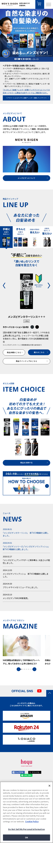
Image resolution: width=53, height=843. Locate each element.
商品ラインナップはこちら (26, 361)
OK (26, 837)
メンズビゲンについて (26, 178)
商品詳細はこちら (14, 352)
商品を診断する (26, 462)
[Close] (49, 785)
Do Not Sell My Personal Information (26, 829)
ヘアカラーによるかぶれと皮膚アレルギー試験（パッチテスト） (26, 98)
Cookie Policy (32, 821)
